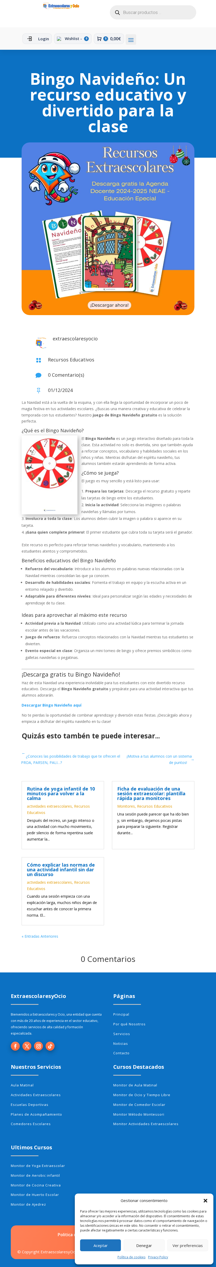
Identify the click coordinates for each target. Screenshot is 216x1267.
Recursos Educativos (71, 359)
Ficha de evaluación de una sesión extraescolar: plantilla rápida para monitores (151, 793)
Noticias (120, 1043)
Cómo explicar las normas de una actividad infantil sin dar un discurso (61, 869)
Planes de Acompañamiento (36, 1114)
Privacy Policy (158, 1257)
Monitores (126, 806)
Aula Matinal (22, 1085)
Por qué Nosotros (129, 1024)
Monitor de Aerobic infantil (35, 1175)
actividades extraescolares (49, 806)
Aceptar (101, 1245)
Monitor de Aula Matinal (135, 1085)
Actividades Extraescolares (36, 1094)
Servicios (121, 1033)
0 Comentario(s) (66, 375)
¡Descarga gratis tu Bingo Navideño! (71, 674)
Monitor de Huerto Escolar (35, 1194)
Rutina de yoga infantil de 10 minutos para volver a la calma (61, 793)
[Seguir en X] (26, 1046)
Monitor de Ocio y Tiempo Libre (141, 1094)
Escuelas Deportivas (29, 1104)
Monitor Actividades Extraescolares (146, 1123)
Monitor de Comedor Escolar (139, 1104)
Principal (121, 1014)
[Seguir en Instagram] (38, 1046)
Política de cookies (131, 1257)
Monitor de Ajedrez (28, 1204)
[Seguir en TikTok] (50, 1046)
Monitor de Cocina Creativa (36, 1185)
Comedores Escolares (31, 1123)
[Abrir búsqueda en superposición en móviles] (153, 12)
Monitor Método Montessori (138, 1114)
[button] (205, 1200)
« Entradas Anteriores (40, 936)
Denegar (144, 1245)
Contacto (121, 1053)
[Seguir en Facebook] (15, 1046)
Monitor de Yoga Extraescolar (38, 1165)
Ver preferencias (188, 1245)
